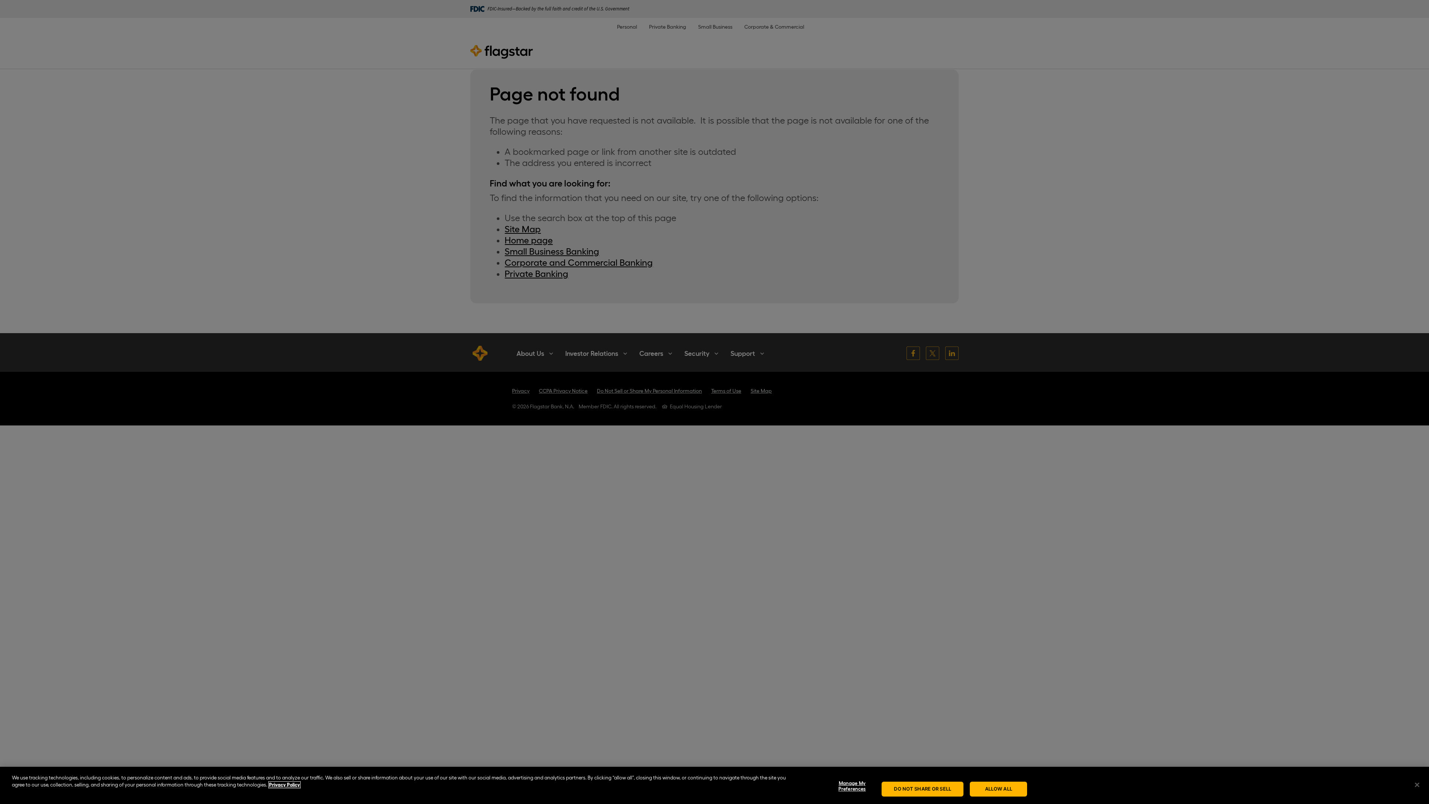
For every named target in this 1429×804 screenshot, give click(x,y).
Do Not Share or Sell (922, 789)
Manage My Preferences (852, 786)
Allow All (998, 789)
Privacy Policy (284, 785)
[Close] (1417, 784)
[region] (714, 785)
